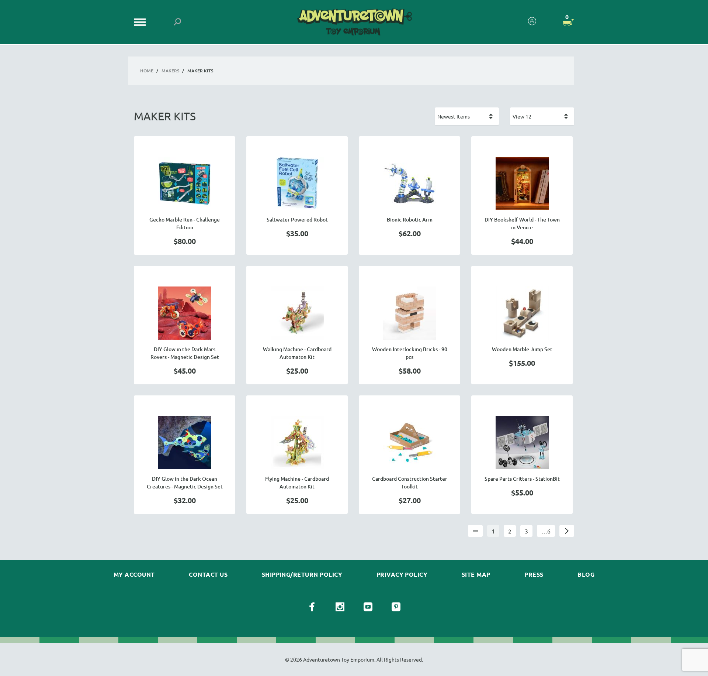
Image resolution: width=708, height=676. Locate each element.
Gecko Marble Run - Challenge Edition (184, 223)
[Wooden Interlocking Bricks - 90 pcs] (409, 313)
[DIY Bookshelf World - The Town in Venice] (522, 183)
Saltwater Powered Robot (297, 219)
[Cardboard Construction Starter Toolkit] (409, 442)
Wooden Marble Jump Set (522, 349)
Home (146, 71)
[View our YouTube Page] (368, 607)
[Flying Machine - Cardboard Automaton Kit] (297, 442)
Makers (170, 71)
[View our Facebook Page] (312, 607)
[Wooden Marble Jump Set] (522, 313)
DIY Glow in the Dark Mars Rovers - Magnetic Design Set (184, 353)
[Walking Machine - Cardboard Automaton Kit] (297, 313)
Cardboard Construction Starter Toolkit (409, 482)
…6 (546, 531)
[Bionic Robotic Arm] (409, 183)
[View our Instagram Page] (340, 607)
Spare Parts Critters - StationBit (522, 478)
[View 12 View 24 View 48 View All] (542, 116)
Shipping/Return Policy (302, 574)
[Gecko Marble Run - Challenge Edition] (184, 183)
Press (533, 574)
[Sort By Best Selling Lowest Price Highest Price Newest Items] (467, 116)
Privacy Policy (402, 574)
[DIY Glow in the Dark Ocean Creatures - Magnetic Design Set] (184, 442)
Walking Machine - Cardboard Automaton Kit (297, 353)
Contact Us (208, 574)
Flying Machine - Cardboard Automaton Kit (297, 482)
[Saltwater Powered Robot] (297, 183)
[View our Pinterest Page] (396, 607)
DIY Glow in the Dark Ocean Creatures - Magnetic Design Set (185, 482)
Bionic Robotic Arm (410, 219)
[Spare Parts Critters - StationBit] (522, 442)
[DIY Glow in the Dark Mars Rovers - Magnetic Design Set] (184, 313)
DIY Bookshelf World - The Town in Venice (522, 223)
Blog (585, 574)
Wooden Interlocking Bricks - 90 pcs (409, 353)
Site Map (476, 574)
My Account (134, 574)
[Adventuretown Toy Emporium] (354, 22)
